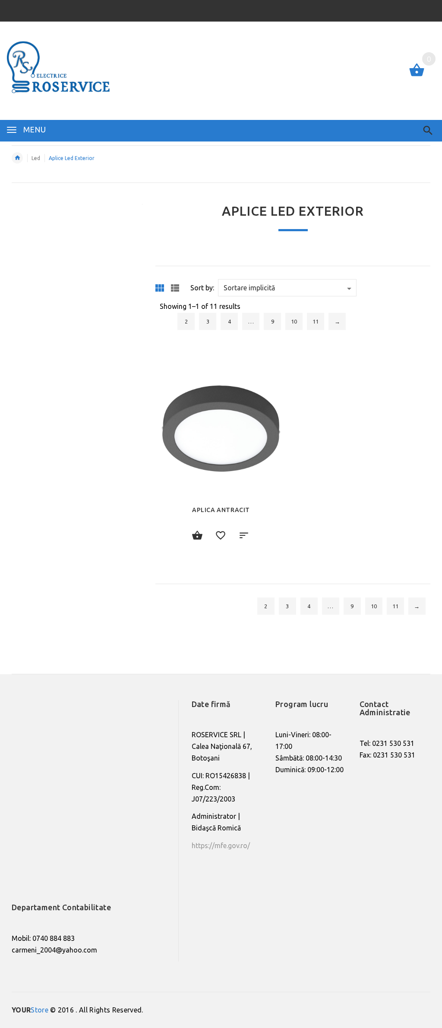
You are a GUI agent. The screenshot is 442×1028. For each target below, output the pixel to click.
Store (30, 1010)
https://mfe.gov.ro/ (221, 845)
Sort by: (202, 288)
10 (294, 321)
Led (36, 158)
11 (316, 321)
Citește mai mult (197, 536)
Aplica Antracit (221, 509)
